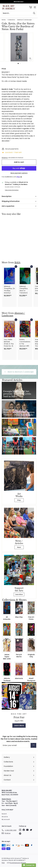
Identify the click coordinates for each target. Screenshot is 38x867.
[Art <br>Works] (19, 476)
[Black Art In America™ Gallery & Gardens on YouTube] (27, 830)
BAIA (17, 262)
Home (3, 20)
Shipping (4, 157)
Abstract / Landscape (24, 20)
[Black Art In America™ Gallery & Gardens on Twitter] (31, 830)
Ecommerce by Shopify (18, 863)
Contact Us (29, 865)
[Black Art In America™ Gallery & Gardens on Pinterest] (20, 833)
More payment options (19, 173)
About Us (5, 817)
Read (19, 547)
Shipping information (11, 201)
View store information (12, 190)
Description (6, 196)
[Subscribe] (33, 745)
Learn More (19, 594)
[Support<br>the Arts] (19, 570)
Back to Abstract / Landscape (20, 372)
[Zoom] (30, 58)
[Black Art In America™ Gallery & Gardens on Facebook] (24, 830)
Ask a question (8, 206)
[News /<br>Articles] (19, 523)
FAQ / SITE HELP (7, 810)
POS (3, 863)
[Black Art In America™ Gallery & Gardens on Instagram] (20, 830)
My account (6, 819)
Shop (19, 500)
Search (4, 814)
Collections (11, 20)
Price (4, 69)
